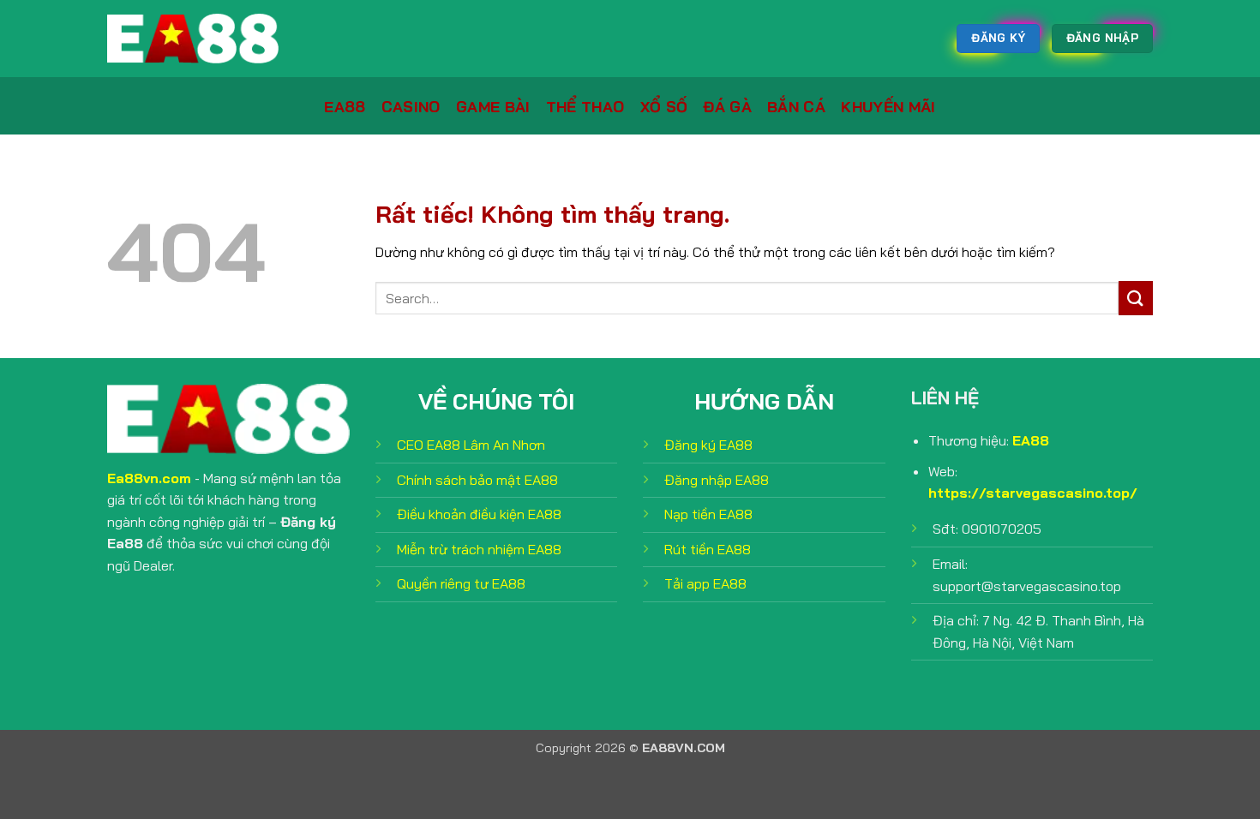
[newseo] (193, 38)
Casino (411, 106)
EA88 (344, 106)
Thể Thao (585, 106)
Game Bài (493, 106)
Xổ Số (664, 106)
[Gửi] (1136, 297)
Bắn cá (796, 106)
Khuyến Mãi (888, 106)
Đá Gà (727, 106)
